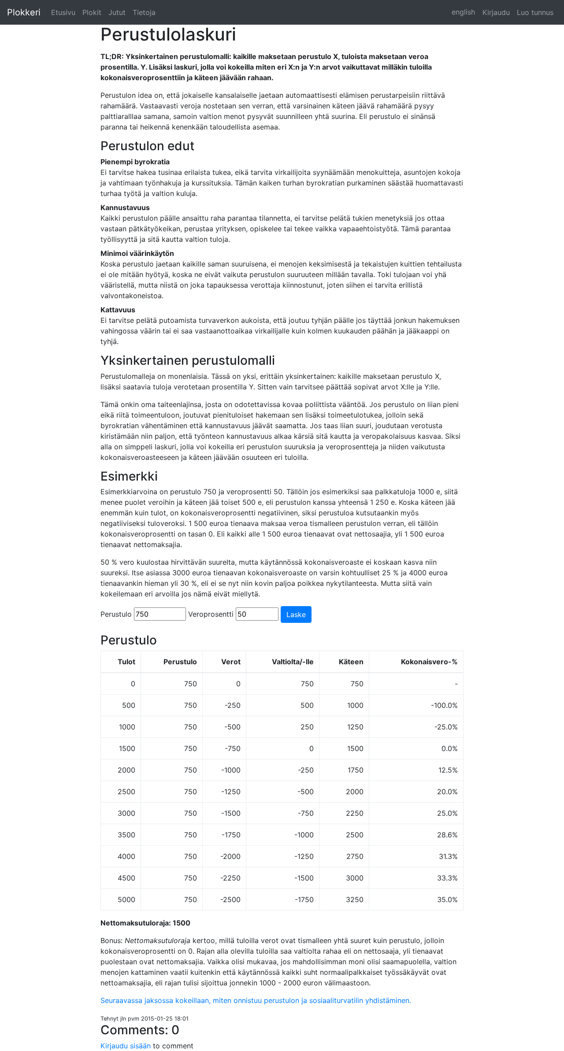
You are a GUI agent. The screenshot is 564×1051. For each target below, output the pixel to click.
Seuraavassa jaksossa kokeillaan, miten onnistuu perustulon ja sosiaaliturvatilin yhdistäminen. (255, 1000)
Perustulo (116, 614)
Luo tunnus (535, 12)
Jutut (117, 12)
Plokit (91, 12)
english (463, 11)
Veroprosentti (211, 614)
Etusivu (63, 12)
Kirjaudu (496, 12)
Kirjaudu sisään (126, 1045)
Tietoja (144, 12)
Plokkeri (24, 12)
